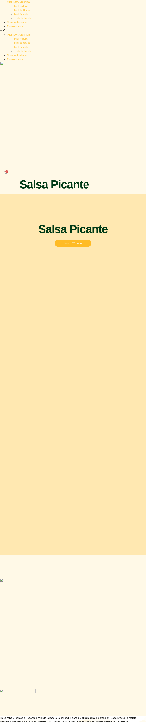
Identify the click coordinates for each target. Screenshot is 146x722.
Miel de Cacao (22, 10)
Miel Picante (21, 14)
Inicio (68, 243)
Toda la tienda (22, 18)
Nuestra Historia (17, 22)
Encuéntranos (15, 26)
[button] (73, 31)
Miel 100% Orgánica (18, 2)
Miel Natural (21, 6)
